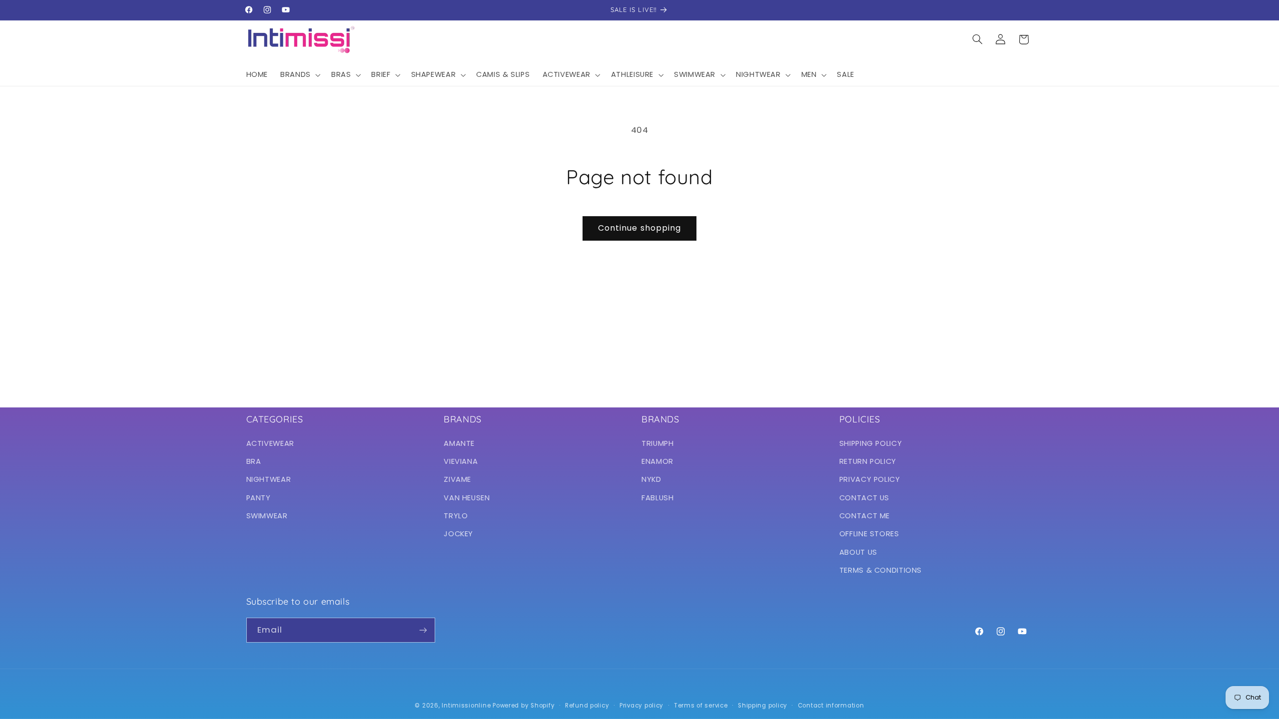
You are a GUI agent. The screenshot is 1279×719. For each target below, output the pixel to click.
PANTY (258, 498)
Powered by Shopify (524, 706)
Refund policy (587, 706)
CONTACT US (864, 498)
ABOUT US (858, 552)
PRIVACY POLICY (869, 479)
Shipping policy (762, 706)
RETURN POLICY (867, 461)
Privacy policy (641, 706)
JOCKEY (458, 534)
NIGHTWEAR (268, 479)
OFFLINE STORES (869, 534)
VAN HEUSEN (467, 498)
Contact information (831, 706)
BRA (253, 461)
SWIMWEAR (267, 516)
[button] (299, 75)
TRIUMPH (657, 443)
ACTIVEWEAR (270, 443)
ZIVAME (457, 479)
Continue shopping (639, 228)
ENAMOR (657, 461)
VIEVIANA (461, 461)
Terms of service (701, 706)
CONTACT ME (864, 516)
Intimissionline (466, 706)
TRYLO (456, 516)
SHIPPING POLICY (870, 443)
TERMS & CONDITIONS (880, 570)
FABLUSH (657, 498)
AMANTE (459, 443)
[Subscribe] (422, 630)
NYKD (651, 479)
